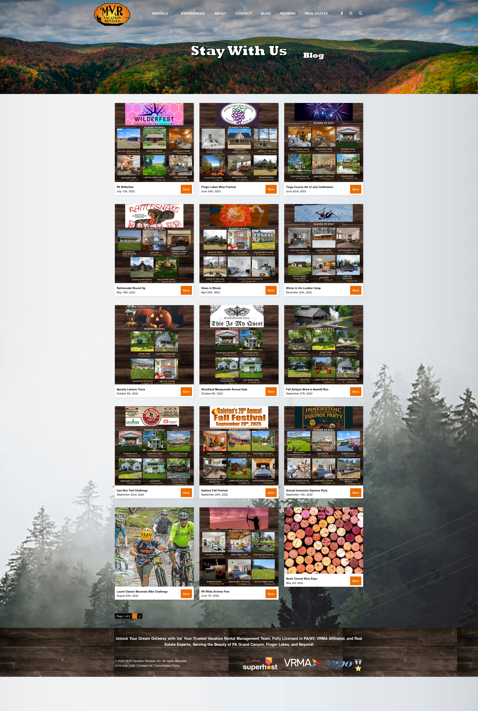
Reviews (288, 13)
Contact (243, 13)
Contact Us (144, 665)
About (220, 13)
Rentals (160, 13)
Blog (266, 13)
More (186, 189)
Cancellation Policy (167, 665)
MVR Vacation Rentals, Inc (143, 661)
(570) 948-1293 (125, 665)
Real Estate (316, 13)
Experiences (193, 13)
